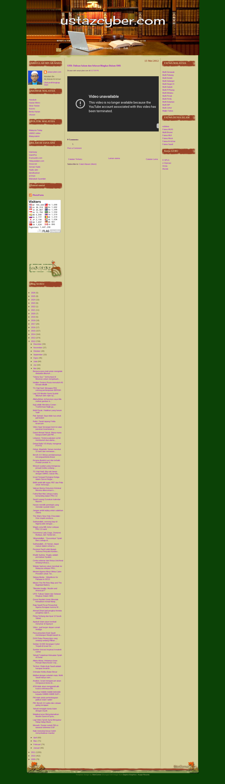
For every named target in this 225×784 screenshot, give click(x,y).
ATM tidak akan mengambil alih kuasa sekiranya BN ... (46, 687)
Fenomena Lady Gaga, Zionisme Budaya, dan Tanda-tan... (47, 534)
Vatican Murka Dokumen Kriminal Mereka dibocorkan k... (47, 489)
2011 (33, 752)
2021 (33, 310)
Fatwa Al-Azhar (168, 141)
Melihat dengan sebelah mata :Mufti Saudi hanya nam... (48, 676)
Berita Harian (34, 112)
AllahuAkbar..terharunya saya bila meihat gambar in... (47, 400)
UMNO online (34, 133)
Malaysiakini (34, 136)
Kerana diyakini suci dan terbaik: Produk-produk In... (46, 461)
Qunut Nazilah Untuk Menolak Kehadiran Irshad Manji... (45, 600)
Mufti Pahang (167, 75)
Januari (36, 748)
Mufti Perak (167, 96)
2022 (33, 307)
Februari (37, 744)
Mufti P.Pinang (168, 90)
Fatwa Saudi (167, 144)
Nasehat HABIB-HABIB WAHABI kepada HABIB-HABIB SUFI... (47, 693)
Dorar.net (33, 164)
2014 (33, 334)
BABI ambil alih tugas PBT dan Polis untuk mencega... (48, 483)
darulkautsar (34, 173)
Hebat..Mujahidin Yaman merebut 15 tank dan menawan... (47, 450)
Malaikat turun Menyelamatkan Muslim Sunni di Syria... (46, 715)
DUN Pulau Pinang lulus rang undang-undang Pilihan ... (45, 639)
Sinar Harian (34, 106)
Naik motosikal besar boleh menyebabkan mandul (44, 732)
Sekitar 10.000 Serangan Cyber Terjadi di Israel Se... (46, 645)
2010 (33, 756)
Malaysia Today (35, 130)
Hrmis (165, 166)
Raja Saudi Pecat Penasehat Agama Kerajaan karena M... (46, 606)
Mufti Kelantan (168, 102)
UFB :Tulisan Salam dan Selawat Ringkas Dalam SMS (47, 595)
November (38, 348)
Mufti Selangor (168, 81)
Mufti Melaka (167, 93)
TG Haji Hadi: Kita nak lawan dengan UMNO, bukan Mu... (46, 472)
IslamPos (33, 155)
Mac (35, 741)
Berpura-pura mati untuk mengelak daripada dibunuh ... (47, 372)
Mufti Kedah (167, 78)
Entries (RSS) (88, 48)
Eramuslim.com (35, 158)
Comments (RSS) (109, 48)
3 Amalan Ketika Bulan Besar (45, 672)
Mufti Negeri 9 (168, 84)
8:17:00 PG (95, 71)
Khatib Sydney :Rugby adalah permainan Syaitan (45, 556)
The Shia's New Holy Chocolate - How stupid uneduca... (47, 517)
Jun (35, 365)
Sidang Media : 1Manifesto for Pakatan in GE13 (45, 578)
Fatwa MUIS (167, 129)
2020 (33, 314)
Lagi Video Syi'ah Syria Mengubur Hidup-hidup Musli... (47, 721)
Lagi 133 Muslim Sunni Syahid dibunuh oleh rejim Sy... (45, 394)
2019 (33, 317)
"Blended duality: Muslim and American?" (45, 589)
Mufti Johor (167, 108)
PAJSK (165, 169)
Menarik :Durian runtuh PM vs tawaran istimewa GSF (45, 726)
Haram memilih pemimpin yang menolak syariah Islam (46, 506)
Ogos (36, 358)
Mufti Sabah (167, 87)
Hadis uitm (33, 170)
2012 (33, 341)
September (38, 355)
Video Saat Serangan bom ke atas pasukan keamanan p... (47, 428)
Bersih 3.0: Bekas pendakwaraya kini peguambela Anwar (47, 456)
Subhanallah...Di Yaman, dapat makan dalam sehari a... (46, 545)
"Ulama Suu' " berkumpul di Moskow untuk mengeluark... (46, 378)
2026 (33, 293)
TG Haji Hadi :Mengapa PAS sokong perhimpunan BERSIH (47, 389)
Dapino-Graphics (129, 775)
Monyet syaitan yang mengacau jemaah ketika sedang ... (46, 467)
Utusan (32, 115)
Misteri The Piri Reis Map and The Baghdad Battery (47, 584)
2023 (33, 303)
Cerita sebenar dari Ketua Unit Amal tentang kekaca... (48, 561)
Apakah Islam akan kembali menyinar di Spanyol (44, 623)
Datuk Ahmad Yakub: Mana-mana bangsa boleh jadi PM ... (47, 434)
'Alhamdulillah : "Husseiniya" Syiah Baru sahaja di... (47, 539)
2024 (33, 300)
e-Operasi (166, 163)
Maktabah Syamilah (37, 179)
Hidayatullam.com (36, 161)
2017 (33, 324)
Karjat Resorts (143, 775)
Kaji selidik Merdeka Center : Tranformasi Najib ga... (45, 406)
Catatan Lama (152, 159)
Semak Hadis (34, 167)
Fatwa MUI (167, 135)
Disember (37, 344)
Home (72, 48)
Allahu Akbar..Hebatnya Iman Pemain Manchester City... (45, 662)
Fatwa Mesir (167, 138)
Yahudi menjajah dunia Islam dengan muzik (45, 710)
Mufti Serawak (168, 72)
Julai (35, 361)
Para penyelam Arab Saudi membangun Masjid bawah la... (47, 634)
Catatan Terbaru (75, 159)
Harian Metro (34, 103)
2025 (33, 296)
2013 (33, 338)
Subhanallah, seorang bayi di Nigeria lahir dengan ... (45, 523)
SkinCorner (96, 775)
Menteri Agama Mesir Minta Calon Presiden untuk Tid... (47, 573)
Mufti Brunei (167, 132)
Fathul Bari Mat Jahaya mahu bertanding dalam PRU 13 (45, 495)
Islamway (33, 152)
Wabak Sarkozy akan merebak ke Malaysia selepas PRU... (47, 567)
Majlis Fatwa (167, 111)
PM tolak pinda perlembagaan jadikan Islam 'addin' (45, 699)
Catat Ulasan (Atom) (88, 164)
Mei (35, 368)
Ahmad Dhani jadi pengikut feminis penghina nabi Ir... (47, 612)
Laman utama (114, 158)
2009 (33, 759)
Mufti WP (166, 105)
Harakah (32, 100)
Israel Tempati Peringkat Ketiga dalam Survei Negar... (46, 478)
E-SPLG (165, 160)
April (35, 738)
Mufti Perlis (167, 99)
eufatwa (165, 126)
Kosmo (32, 109)
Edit (126, 48)
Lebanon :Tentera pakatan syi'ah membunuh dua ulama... (47, 439)
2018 (33, 320)
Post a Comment (74, 148)
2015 (33, 331)
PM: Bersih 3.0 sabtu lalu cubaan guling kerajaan (47, 704)
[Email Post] (67, 135)
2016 (33, 327)
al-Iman (32, 176)
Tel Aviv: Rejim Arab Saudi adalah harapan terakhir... (47, 667)
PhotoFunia (38, 195)
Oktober (37, 351)
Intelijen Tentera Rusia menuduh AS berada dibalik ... (48, 383)
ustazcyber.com (54, 72)
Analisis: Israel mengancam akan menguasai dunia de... (47, 682)
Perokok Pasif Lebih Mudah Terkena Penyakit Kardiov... (46, 550)
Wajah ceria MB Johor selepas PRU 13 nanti (46, 528)
